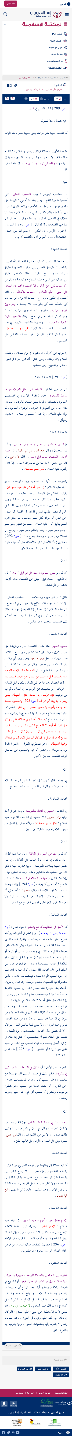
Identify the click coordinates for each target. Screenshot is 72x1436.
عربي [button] (63, 3)
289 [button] (35, 99)
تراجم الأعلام (55, 68)
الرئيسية (62, 78)
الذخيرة (53, 78)
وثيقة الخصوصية (62, 1393)
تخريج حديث (61, 1374)
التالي (9, 1346)
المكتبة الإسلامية (43, 24)
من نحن (19, 1393)
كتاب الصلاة (42, 78)
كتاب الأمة (55, 41)
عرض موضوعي (55, 61)
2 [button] (60, 98)
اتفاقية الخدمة (44, 1393)
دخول (10, 3)
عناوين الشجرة (25, 1368)
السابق (17, 1346)
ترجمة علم (43, 1368)
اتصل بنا (30, 1393)
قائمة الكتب (56, 54)
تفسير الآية (61, 1368)
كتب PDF (57, 34)
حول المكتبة (55, 47)
